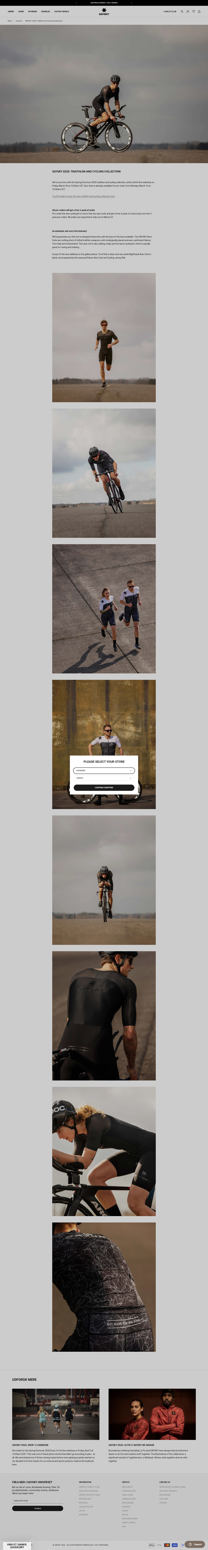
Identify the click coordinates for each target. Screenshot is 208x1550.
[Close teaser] (31, 1541)
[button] (17, 1546)
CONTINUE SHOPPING (104, 788)
